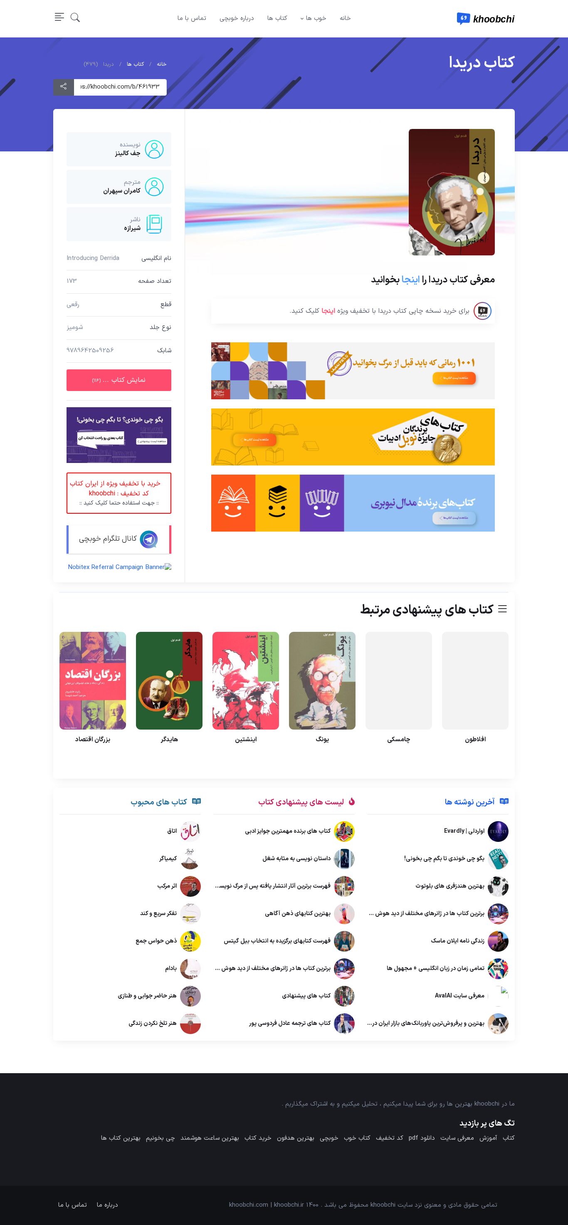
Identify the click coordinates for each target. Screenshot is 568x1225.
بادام (171, 969)
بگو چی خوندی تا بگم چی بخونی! (444, 859)
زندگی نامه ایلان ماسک (457, 941)
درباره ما (107, 1205)
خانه (345, 18)
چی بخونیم (160, 1138)
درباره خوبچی (237, 18)
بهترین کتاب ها (121, 1138)
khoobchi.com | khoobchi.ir (266, 1205)
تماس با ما (192, 18)
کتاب (509, 1138)
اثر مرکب (167, 886)
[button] (75, 18)
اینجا (411, 280)
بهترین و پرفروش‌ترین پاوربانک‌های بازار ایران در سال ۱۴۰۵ (415, 1024)
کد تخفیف (389, 1138)
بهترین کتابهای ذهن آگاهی (298, 914)
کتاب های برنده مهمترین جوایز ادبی (288, 831)
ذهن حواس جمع (156, 941)
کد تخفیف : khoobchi (114, 493)
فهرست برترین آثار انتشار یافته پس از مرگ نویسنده (271, 886)
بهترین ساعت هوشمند (209, 1138)
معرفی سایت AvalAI (459, 996)
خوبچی (329, 1138)
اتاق (172, 831)
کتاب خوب (357, 1138)
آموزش (488, 1138)
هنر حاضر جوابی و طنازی (147, 996)
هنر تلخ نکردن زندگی (152, 1024)
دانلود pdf (422, 1138)
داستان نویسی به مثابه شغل (296, 859)
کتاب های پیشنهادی (306, 996)
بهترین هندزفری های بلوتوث (449, 886)
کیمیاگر (168, 859)
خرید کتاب (258, 1138)
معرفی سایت (457, 1138)
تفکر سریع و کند (158, 914)
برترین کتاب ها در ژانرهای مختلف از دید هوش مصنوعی (418, 914)
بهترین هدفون (295, 1138)
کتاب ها (277, 18)
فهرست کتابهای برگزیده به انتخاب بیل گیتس (277, 941)
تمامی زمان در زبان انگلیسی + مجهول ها (435, 969)
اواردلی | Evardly (464, 831)
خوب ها (316, 18)
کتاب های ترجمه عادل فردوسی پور (290, 1024)
